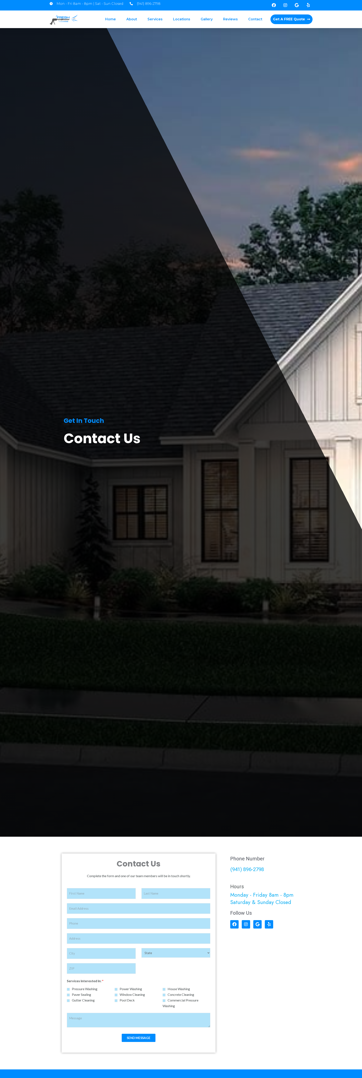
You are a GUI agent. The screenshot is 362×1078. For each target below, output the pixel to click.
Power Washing (131, 989)
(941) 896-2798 (247, 869)
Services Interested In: (85, 981)
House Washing (179, 989)
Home (110, 19)
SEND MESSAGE (138, 1038)
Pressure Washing (84, 989)
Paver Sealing (81, 994)
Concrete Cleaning (181, 994)
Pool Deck (127, 1000)
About (131, 19)
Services (155, 19)
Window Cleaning (132, 994)
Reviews (230, 19)
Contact (255, 19)
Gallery (207, 19)
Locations (181, 19)
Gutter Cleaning (83, 1000)
